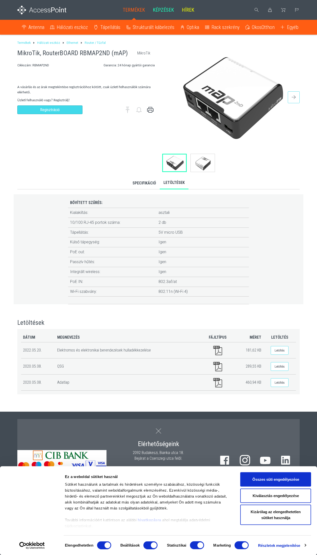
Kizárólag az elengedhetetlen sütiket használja (276, 515)
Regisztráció (50, 109)
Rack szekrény (225, 27)
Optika (193, 27)
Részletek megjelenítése (279, 545)
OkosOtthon (263, 27)
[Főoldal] (49, 10)
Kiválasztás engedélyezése (276, 495)
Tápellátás (110, 27)
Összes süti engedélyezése (275, 479)
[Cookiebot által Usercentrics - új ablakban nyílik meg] (32, 545)
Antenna (36, 27)
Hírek (188, 10)
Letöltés (280, 350)
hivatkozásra (149, 520)
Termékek (134, 10)
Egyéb (292, 27)
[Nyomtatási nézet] (150, 109)
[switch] (150, 545)
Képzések (163, 10)
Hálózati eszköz (72, 27)
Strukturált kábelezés (153, 27)
